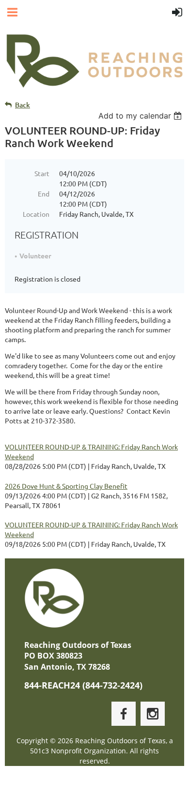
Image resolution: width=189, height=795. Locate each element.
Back (22, 104)
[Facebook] (123, 714)
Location (36, 214)
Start (41, 173)
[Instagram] (153, 714)
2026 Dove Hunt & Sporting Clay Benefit (66, 485)
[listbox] (141, 115)
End (43, 193)
